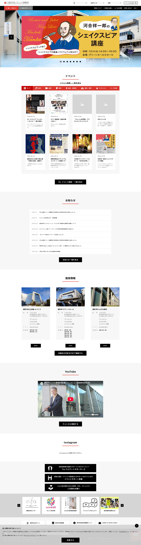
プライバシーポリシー (30, 535)
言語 (109, 3)
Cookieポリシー (124, 531)
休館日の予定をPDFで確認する (70, 353)
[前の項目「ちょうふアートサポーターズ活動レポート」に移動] (11, 37)
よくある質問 (118, 8)
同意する (70, 540)
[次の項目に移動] (122, 505)
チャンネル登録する (71, 424)
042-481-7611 (68, 327)
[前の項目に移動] (18, 505)
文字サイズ (94, 3)
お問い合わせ (128, 8)
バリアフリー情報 (34, 324)
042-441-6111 (34, 327)
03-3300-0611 (103, 327)
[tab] (61, 61)
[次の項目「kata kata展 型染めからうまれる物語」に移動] (129, 37)
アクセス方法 (33, 321)
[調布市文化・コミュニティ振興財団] (16, 4)
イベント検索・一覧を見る (70, 83)
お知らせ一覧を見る (70, 259)
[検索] (136, 3)
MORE (36, 345)
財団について (98, 8)
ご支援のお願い (108, 8)
